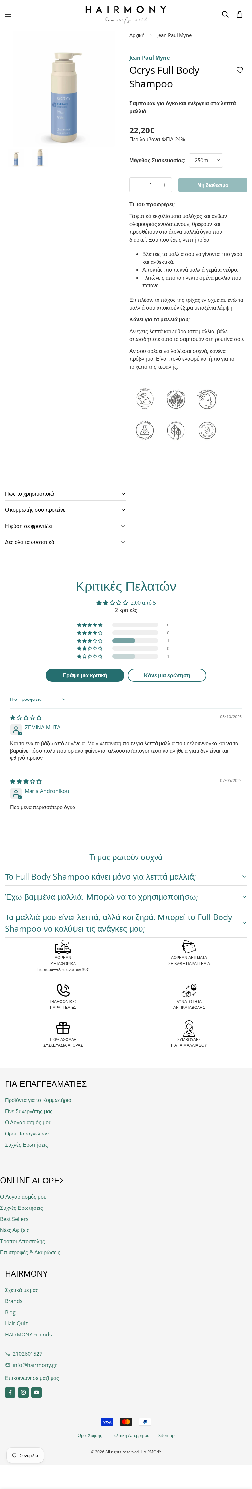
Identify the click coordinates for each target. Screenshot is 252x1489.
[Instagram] (23, 1392)
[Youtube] (36, 1392)
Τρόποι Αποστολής (22, 1241)
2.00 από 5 (143, 602)
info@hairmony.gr (35, 1365)
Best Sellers (14, 1219)
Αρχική (136, 35)
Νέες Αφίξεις (14, 1230)
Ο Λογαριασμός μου (28, 1122)
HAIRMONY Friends (28, 1334)
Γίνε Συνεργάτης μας (28, 1111)
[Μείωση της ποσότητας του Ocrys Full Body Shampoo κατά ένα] (136, 185)
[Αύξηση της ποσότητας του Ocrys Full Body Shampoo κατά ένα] (165, 185)
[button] (239, 14)
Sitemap (166, 1435)
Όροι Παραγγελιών (27, 1133)
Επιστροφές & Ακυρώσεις (30, 1252)
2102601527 (27, 1353)
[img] (26, 717)
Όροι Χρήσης (90, 1435)
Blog (10, 1312)
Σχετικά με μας (21, 1290)
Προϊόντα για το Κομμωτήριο (38, 1100)
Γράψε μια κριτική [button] (85, 675)
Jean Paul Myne (174, 35)
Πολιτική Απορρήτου (130, 1435)
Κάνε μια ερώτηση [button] (167, 675)
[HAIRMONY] (126, 14)
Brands (14, 1301)
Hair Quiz (16, 1323)
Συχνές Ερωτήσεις (26, 1144)
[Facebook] (10, 1392)
